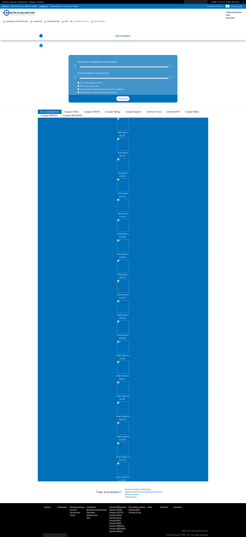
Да (227, 6)
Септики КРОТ (115, 520)
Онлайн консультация (234, 12)
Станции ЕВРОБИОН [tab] (72, 115)
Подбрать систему (81, 21)
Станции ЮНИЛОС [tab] (49, 115)
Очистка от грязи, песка (89, 86)
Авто (66, 21)
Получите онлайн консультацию (138, 489)
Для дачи (73, 510)
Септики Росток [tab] (154, 111)
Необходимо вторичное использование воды (98, 92)
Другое (72, 515)
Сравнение (43, 6)
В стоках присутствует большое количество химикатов (102, 89)
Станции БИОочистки (117, 507)
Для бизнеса (23, 2)
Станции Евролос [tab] (133, 111)
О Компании (62, 507)
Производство (53, 21)
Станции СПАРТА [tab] (92, 111)
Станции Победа (115, 515)
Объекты (32, 2)
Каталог (40, 2)
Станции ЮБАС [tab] (192, 111)
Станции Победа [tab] (112, 111)
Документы (177, 507)
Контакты (164, 507)
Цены (150, 507)
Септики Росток (115, 518)
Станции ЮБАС (115, 523)
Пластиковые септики (137, 507)
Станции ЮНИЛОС (116, 526)
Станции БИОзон (116, 531)
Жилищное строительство (16, 21)
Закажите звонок (132, 494)
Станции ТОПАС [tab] (71, 111)
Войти (228, 15)
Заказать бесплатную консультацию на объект (143, 491)
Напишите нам (130, 497)
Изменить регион (236, 6)
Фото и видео (99, 21)
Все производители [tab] (49, 111)
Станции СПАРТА (116, 512)
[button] (123, 35)
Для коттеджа (75, 512)
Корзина (5, 6)
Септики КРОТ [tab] (173, 111)
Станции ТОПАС (115, 510)
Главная (47, 507)
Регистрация (230, 18)
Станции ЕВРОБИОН (117, 528)
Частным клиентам (9, 2)
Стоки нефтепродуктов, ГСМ (91, 83)
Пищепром (37, 21)
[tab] (123, 35)
